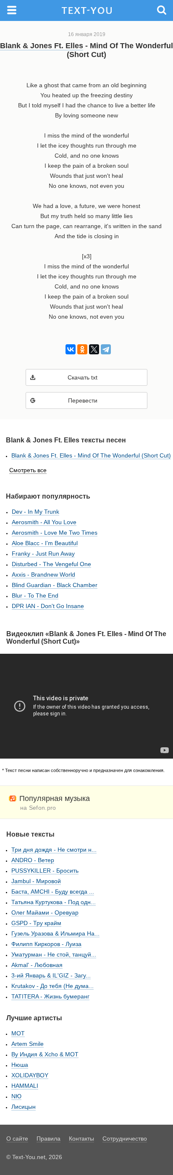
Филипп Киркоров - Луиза (46, 944)
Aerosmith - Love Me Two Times (54, 532)
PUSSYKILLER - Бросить (45, 870)
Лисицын (23, 1106)
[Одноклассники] (80, 349)
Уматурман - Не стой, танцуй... (53, 954)
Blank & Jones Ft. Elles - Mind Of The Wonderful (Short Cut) (91, 455)
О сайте (17, 1138)
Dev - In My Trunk (35, 511)
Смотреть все (28, 470)
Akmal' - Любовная (37, 965)
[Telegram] (104, 349)
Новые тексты (30, 834)
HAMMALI (24, 1085)
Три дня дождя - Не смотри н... (54, 849)
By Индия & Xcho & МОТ (45, 1054)
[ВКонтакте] (69, 349)
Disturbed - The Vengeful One (51, 564)
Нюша (19, 1064)
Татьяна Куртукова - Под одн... (53, 902)
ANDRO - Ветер (32, 860)
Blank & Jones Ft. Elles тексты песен (66, 440)
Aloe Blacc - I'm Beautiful (45, 543)
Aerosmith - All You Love (44, 522)
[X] (92, 349)
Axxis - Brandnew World (43, 574)
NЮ (16, 1096)
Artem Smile (27, 1043)
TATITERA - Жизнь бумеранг (50, 996)
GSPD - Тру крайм (36, 923)
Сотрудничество (124, 1138)
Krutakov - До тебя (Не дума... (52, 986)
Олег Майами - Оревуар (45, 912)
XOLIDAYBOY (29, 1075)
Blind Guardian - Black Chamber (54, 585)
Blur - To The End (35, 595)
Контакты (81, 1138)
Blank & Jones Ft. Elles (41, 46)
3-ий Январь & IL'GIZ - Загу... (51, 975)
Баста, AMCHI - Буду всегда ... (52, 891)
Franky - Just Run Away (43, 553)
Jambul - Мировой (36, 881)
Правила (48, 1138)
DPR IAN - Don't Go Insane (48, 606)
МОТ (18, 1033)
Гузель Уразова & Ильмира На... (55, 933)
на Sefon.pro (38, 807)
